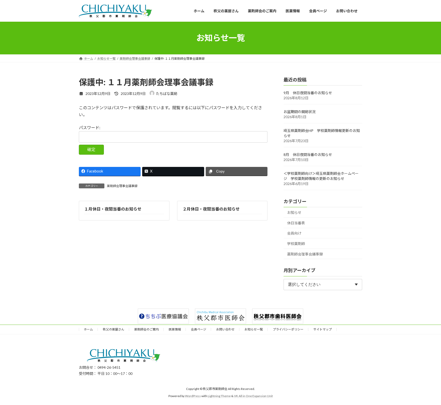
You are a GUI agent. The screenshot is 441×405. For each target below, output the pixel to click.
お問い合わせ (225, 329)
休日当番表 (296, 222)
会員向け (294, 233)
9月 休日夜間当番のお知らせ (308, 93)
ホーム (88, 329)
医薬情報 (175, 329)
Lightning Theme (219, 396)
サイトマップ (322, 329)
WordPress (193, 396)
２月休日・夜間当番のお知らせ (211, 208)
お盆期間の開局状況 (300, 111)
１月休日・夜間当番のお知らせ (112, 208)
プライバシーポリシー (288, 329)
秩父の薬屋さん (113, 329)
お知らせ (294, 212)
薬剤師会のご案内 (146, 329)
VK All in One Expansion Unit (253, 396)
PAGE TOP (426, 388)
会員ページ (198, 329)
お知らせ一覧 (253, 329)
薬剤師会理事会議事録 (122, 186)
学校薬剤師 (296, 243)
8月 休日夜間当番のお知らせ (308, 154)
